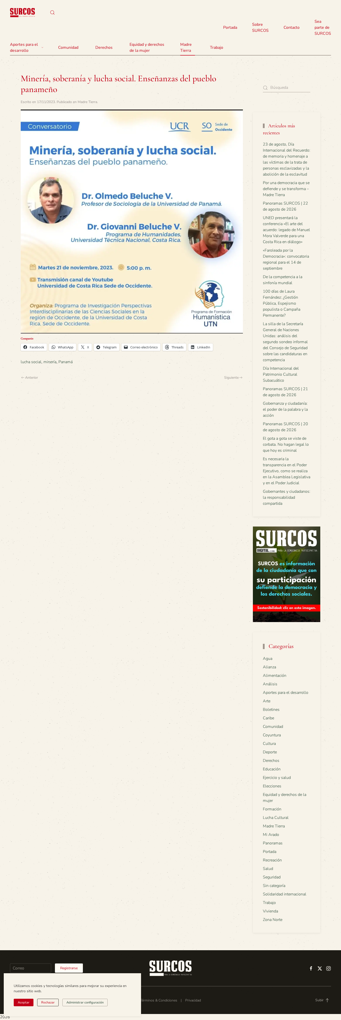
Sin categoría (274, 885)
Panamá (65, 362)
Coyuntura (272, 735)
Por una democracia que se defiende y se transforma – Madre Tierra (286, 189)
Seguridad (272, 877)
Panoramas (273, 843)
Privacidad (193, 1000)
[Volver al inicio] (22, 12)
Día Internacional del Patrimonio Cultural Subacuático (281, 374)
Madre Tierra (186, 47)
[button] (52, 12)
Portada (230, 27)
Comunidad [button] (68, 47)
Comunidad (273, 726)
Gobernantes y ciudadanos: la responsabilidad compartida (286, 497)
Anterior (31, 377)
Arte (266, 701)
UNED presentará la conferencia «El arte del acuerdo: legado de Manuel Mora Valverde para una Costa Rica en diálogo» (286, 230)
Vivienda (270, 911)
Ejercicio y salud (277, 777)
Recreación (272, 860)
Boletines (271, 709)
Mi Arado (271, 834)
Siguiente (231, 377)
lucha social (31, 362)
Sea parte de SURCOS (323, 27)
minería (49, 362)
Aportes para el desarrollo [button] (24, 47)
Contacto (292, 27)
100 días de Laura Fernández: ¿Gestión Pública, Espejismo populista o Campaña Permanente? (281, 303)
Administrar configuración (85, 1002)
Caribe (268, 718)
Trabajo (216, 47)
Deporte (270, 752)
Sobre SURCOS (260, 27)
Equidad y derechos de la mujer (147, 47)
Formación (272, 809)
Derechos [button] (104, 47)
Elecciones (272, 786)
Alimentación (274, 675)
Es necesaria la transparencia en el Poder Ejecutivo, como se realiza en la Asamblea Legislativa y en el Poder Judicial (286, 471)
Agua (267, 658)
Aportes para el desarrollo (285, 692)
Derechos (271, 760)
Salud (268, 868)
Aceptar (23, 1002)
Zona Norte (272, 919)
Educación (272, 769)
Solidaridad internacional (284, 894)
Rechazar (48, 1002)
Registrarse (69, 968)
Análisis (270, 684)
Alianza (269, 667)
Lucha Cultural (276, 817)
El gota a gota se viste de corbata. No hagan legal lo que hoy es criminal (286, 444)
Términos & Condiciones (158, 1000)
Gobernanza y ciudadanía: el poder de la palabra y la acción (285, 409)
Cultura (269, 743)
